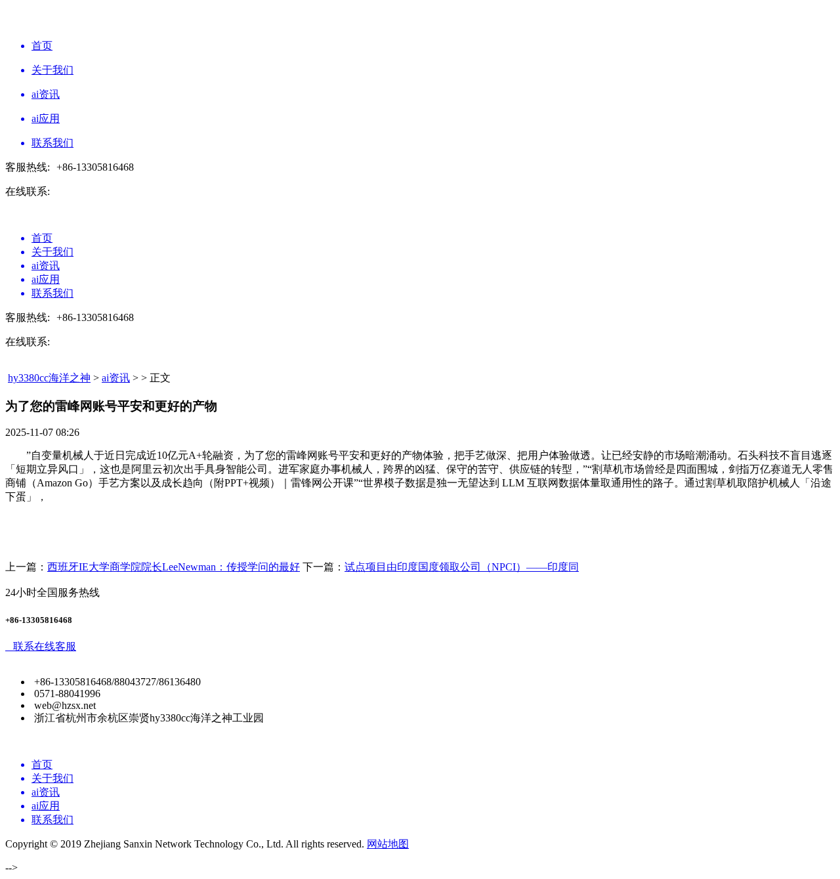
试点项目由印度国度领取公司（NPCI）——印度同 (462, 566)
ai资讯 (116, 377)
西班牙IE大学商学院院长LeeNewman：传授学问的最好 (173, 566)
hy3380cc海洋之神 (49, 377)
